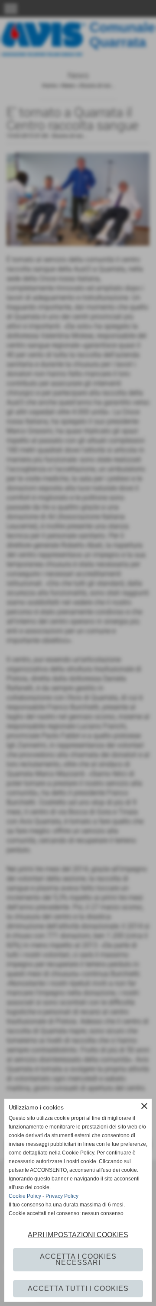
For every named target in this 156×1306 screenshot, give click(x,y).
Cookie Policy (25, 1196)
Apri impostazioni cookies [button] (78, 1234)
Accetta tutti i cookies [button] (78, 1288)
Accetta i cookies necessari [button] (78, 1259)
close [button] (144, 1106)
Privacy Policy (62, 1196)
